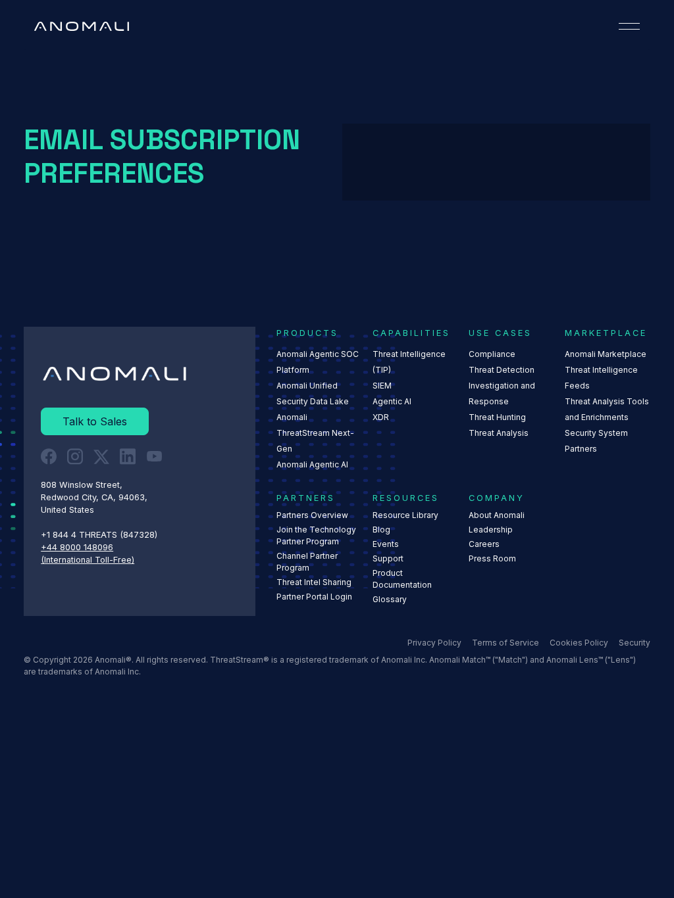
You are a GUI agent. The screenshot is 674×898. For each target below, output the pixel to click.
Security (634, 643)
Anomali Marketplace (605, 354)
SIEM (382, 385)
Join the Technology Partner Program (316, 535)
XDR (381, 417)
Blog (381, 529)
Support (388, 558)
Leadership (491, 529)
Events (386, 544)
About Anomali (497, 515)
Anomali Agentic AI (312, 464)
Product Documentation (402, 579)
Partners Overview (312, 515)
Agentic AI (392, 401)
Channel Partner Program (307, 562)
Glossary (390, 599)
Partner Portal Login (314, 597)
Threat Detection (501, 370)
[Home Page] (81, 26)
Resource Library (405, 515)
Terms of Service (505, 643)
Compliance (492, 354)
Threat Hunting (497, 417)
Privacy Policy (434, 643)
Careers (484, 544)
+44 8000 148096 (77, 547)
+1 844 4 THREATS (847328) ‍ (100, 535)
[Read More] (94, 421)
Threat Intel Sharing (313, 582)
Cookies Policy (579, 643)
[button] (629, 26)
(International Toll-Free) (87, 560)
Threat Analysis (499, 433)
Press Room (492, 558)
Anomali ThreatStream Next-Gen (315, 433)
